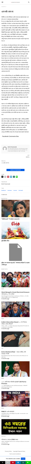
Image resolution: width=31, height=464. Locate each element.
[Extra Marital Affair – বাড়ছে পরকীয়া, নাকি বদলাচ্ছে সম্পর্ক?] (15, 339)
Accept (23, 458)
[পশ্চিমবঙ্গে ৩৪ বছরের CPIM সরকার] (15, 427)
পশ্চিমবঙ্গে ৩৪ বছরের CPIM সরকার (9, 439)
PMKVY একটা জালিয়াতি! (7, 412)
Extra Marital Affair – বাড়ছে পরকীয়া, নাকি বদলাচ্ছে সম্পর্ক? (13, 353)
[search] (29, 2)
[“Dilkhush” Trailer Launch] (15, 208)
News (2, 288)
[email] (7, 462)
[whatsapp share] (14, 177)
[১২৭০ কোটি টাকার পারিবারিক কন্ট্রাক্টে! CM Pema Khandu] (15, 369)
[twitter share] (2, 177)
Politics (3, 436)
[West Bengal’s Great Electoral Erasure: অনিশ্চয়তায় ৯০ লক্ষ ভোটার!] (15, 279)
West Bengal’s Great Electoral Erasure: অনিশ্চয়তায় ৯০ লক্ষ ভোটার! (15, 293)
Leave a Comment (15, 170)
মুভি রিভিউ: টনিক (5, 241)
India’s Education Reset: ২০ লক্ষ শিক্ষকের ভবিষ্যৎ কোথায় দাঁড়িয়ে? (14, 323)
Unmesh (21, 190)
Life (2, 348)
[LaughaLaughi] (15, 2)
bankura (3, 190)
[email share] (5, 177)
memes (9, 190)
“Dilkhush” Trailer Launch (10, 219)
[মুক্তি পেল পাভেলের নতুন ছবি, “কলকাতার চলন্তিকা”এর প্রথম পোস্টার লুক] (15, 252)
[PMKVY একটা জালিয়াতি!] (15, 399)
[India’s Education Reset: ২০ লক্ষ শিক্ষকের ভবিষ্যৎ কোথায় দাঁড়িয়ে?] (15, 309)
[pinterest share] (8, 177)
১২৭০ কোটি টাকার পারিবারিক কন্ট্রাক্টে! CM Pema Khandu (13, 383)
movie (15, 190)
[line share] (17, 177)
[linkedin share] (11, 177)
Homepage (3, 6)
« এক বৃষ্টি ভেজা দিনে (5, 163)
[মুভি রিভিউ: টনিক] (15, 230)
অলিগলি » (28, 157)
